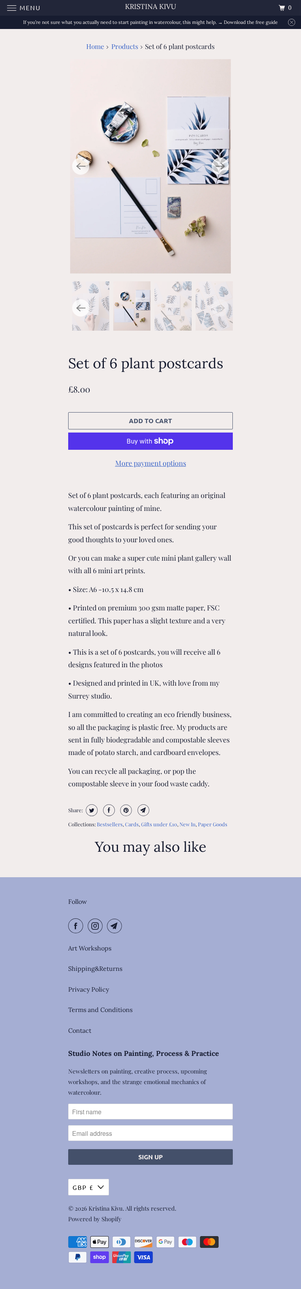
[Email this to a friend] (142, 810)
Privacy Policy (88, 989)
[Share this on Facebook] (108, 810)
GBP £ (83, 1187)
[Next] (220, 166)
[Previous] (80, 166)
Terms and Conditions (100, 1010)
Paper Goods (212, 824)
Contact (79, 1030)
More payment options (150, 463)
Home (95, 46)
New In (188, 824)
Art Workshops (89, 948)
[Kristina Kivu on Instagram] (97, 925)
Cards (132, 824)
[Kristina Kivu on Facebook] (77, 925)
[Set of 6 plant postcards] (150, 166)
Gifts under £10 (159, 824)
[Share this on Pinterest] (125, 810)
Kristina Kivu (106, 1208)
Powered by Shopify (94, 1219)
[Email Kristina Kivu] (116, 925)
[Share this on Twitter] (91, 810)
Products (124, 46)
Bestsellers (110, 824)
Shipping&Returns (95, 968)
